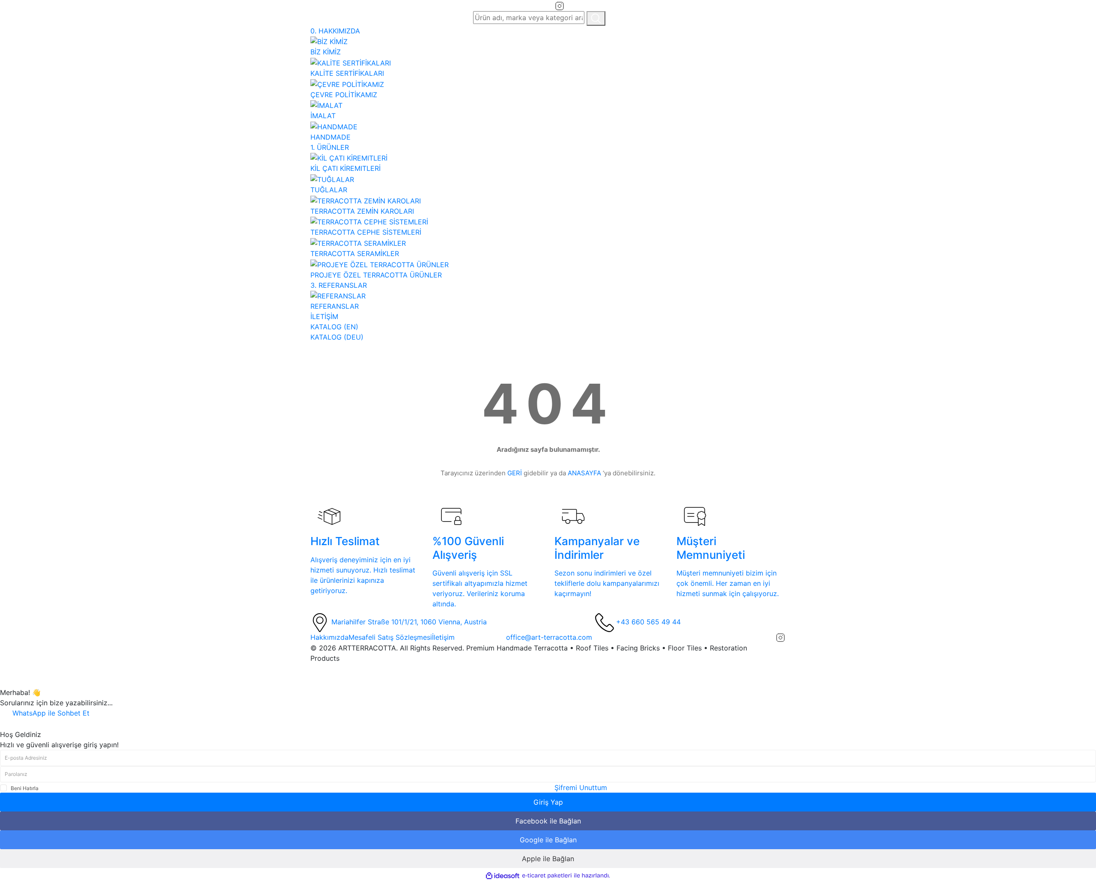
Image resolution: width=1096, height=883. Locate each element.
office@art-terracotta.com (549, 637)
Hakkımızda (329, 637)
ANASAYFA (584, 473)
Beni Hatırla (25, 788)
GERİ (514, 473)
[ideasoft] (502, 876)
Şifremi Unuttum (580, 787)
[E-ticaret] (547, 876)
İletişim (443, 637)
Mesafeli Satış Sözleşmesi (390, 637)
